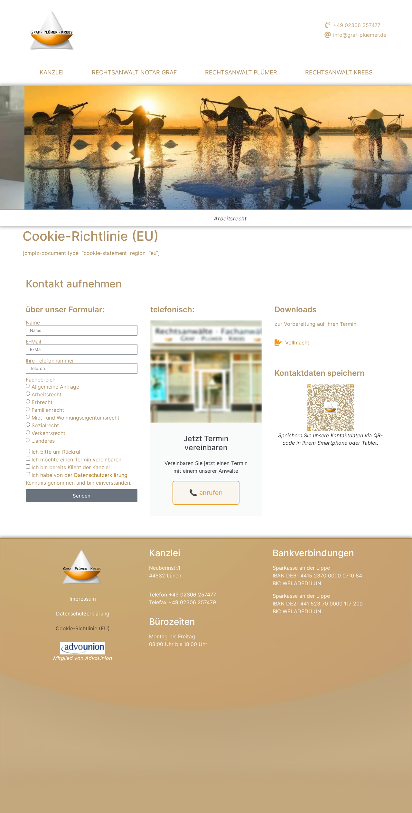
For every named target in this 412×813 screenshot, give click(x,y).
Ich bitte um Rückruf (56, 452)
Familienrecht (48, 410)
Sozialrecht (45, 425)
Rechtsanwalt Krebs (338, 72)
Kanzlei (52, 72)
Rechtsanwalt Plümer (241, 72)
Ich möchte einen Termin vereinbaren (76, 459)
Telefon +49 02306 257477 (182, 594)
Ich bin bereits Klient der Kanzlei (71, 467)
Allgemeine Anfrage (55, 386)
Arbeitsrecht (46, 394)
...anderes (43, 441)
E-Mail (33, 341)
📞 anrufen (206, 493)
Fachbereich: (41, 379)
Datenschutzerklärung (100, 475)
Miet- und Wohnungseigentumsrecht (75, 417)
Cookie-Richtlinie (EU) (83, 628)
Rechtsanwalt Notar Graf (134, 72)
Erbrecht (42, 402)
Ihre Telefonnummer (50, 360)
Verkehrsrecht (48, 433)
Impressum (83, 598)
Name (33, 322)
